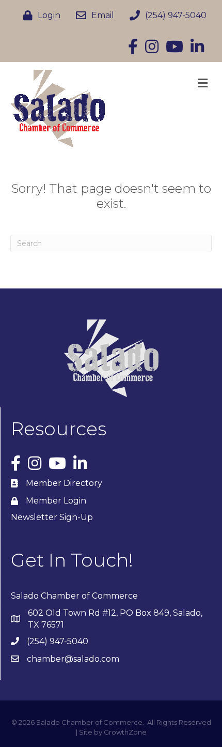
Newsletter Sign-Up (52, 517)
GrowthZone (125, 732)
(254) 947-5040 (57, 641)
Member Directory (64, 483)
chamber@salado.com (73, 659)
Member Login (56, 501)
